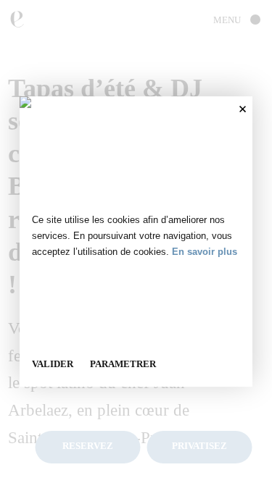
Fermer (242, 109)
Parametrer (123, 364)
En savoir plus (204, 252)
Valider (52, 364)
